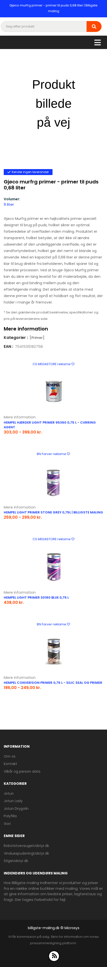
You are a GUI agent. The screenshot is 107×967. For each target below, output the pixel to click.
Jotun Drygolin (16, 808)
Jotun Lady (13, 800)
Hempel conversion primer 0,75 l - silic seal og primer (53, 682)
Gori (7, 823)
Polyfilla (10, 816)
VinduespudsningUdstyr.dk (26, 853)
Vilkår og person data (22, 771)
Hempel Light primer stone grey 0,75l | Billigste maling (53, 512)
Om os (9, 756)
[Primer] (37, 337)
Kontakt (10, 763)
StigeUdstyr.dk (16, 860)
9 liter (9, 204)
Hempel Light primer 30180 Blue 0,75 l (36, 597)
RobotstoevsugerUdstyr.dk (26, 845)
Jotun (9, 793)
